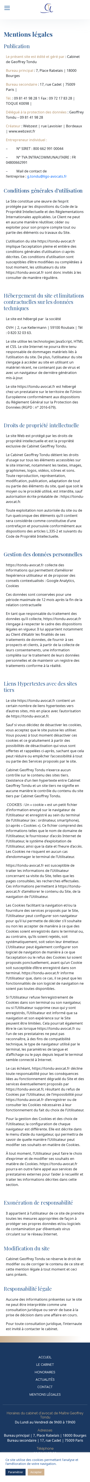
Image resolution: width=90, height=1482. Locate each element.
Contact (45, 1387)
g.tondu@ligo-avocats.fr (47, 176)
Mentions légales (45, 1394)
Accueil (45, 1357)
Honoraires (45, 1372)
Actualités (45, 1379)
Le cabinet (45, 1364)
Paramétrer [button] (15, 1472)
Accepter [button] (36, 1472)
